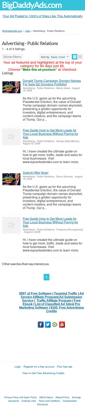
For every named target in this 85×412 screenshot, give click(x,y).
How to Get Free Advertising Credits (43, 373)
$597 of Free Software (35, 293)
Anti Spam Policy (28, 397)
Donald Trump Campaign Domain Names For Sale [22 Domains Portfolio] (52, 82)
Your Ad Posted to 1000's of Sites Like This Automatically (43, 16)
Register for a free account (39, 366)
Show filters (12, 56)
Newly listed (58, 57)
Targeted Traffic (65, 293)
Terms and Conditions (49, 400)
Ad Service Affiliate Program (52, 295)
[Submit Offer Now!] (11, 179)
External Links (29, 400)
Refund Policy (62, 397)
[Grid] (80, 57)
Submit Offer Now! (35, 172)
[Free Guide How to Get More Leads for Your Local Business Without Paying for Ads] (11, 136)
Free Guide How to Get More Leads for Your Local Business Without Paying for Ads (50, 133)
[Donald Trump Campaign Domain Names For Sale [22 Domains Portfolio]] (11, 87)
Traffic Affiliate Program (54, 300)
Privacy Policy (11, 397)
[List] (74, 57)
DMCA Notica (46, 397)
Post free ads (64, 366)
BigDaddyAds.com (32, 5)
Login (18, 366)
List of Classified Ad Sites (54, 304)
